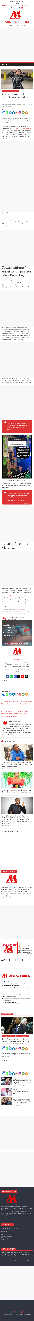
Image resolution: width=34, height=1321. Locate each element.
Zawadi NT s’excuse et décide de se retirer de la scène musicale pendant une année (17, 791)
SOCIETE (18, 1036)
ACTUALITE (5, 91)
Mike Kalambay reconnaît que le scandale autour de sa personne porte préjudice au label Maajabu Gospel (17, 764)
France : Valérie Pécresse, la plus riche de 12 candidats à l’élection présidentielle (16, 703)
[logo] (13, 1195)
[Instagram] (19, 112)
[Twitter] (10, 112)
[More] (26, 112)
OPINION (12, 1036)
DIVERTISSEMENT (14, 91)
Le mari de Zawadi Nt (23, 102)
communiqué (20, 609)
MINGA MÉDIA (15, 100)
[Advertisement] (17, 44)
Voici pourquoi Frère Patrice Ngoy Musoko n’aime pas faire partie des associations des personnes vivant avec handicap (22, 1081)
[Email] (23, 112)
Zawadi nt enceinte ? (21, 104)
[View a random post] (31, 64)
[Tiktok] (26, 676)
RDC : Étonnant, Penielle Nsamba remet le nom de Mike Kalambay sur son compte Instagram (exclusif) (21, 1101)
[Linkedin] (13, 112)
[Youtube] (22, 676)
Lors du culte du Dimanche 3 (10, 596)
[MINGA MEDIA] (3, 64)
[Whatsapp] (7, 112)
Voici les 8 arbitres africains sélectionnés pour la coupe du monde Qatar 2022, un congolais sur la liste (15, 713)
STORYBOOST (25, 1036)
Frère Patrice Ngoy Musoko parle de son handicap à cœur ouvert (16, 1040)
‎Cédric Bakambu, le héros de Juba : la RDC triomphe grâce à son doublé (22, 1091)
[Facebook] (3, 112)
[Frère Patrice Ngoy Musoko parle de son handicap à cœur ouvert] (17, 1017)
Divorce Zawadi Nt (13, 102)
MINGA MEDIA (17, 22)
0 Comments (23, 100)
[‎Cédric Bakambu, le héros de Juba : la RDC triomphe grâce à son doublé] (6, 1089)
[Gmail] (16, 112)
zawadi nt (14, 104)
